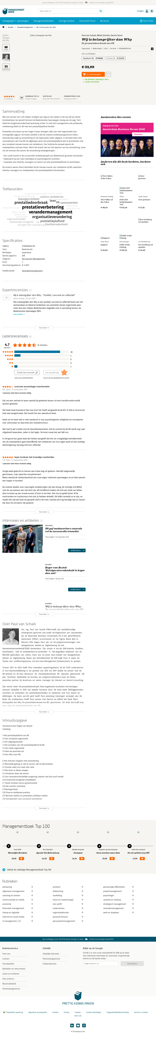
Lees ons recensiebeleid (23, 378)
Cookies (78, 1012)
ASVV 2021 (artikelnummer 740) (126, 202)
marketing (57, 895)
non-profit (57, 904)
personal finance (60, 917)
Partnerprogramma (11, 989)
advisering (7, 887)
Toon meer (43, 328)
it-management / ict (11, 921)
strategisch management (114, 904)
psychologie (108, 895)
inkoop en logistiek (10, 912)
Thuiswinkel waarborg (14, 1012)
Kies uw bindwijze (88, 54)
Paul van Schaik (89, 35)
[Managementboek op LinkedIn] (72, 1025)
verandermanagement (113, 908)
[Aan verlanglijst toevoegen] (108, 74)
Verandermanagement (25, 27)
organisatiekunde (61, 912)
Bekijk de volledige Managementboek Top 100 (29, 869)
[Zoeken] (101, 11)
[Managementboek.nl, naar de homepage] (13, 14)
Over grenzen (144, 200)
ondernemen (59, 908)
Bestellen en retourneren (13, 969)
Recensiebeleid (9, 984)
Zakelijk (46, 948)
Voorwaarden (8, 964)
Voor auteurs (8, 979)
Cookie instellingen (93, 1012)
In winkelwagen (94, 74)
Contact (5, 959)
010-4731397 (148, 21)
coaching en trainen (11, 895)
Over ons (6, 954)
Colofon (55, 1012)
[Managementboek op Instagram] (84, 1025)
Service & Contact (141, 1012)
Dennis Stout (116, 35)
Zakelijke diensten (51, 954)
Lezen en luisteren (10, 974)
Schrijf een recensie (25, 372)
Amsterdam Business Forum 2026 (124, 129)
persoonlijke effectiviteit (114, 887)
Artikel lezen (76, 550)
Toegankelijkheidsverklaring (118, 1012)
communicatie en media (13, 900)
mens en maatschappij (63, 900)
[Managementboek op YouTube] (78, 1025)
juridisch (56, 887)
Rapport (104, 245)
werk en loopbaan (111, 912)
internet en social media (13, 917)
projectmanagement (112, 891)
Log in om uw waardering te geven (56, 378)
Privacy (66, 1012)
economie (6, 904)
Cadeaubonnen (49, 964)
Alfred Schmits (103, 35)
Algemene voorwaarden (37, 1012)
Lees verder (18, 314)
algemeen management (13, 891)
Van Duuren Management (33, 259)
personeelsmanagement (64, 921)
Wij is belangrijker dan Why (46, 27)
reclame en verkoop (112, 900)
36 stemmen (8, 99)
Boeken (10, 27)
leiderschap (58, 891)
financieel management (13, 908)
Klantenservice (10, 948)
